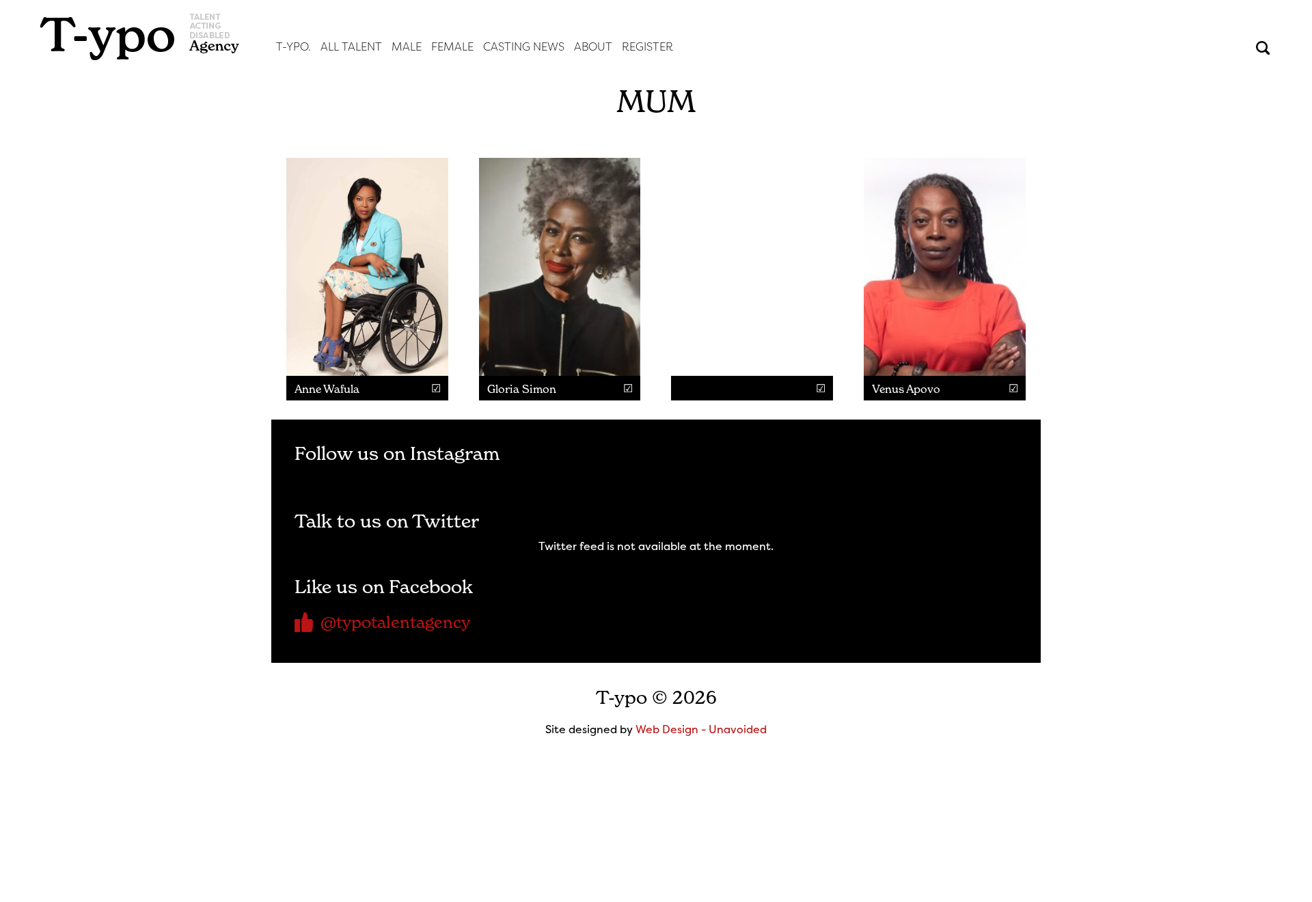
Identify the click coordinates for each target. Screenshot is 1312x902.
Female (452, 47)
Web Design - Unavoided (701, 729)
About (593, 47)
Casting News (523, 47)
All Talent (351, 47)
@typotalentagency (395, 622)
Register (647, 47)
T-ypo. (293, 47)
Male (407, 47)
